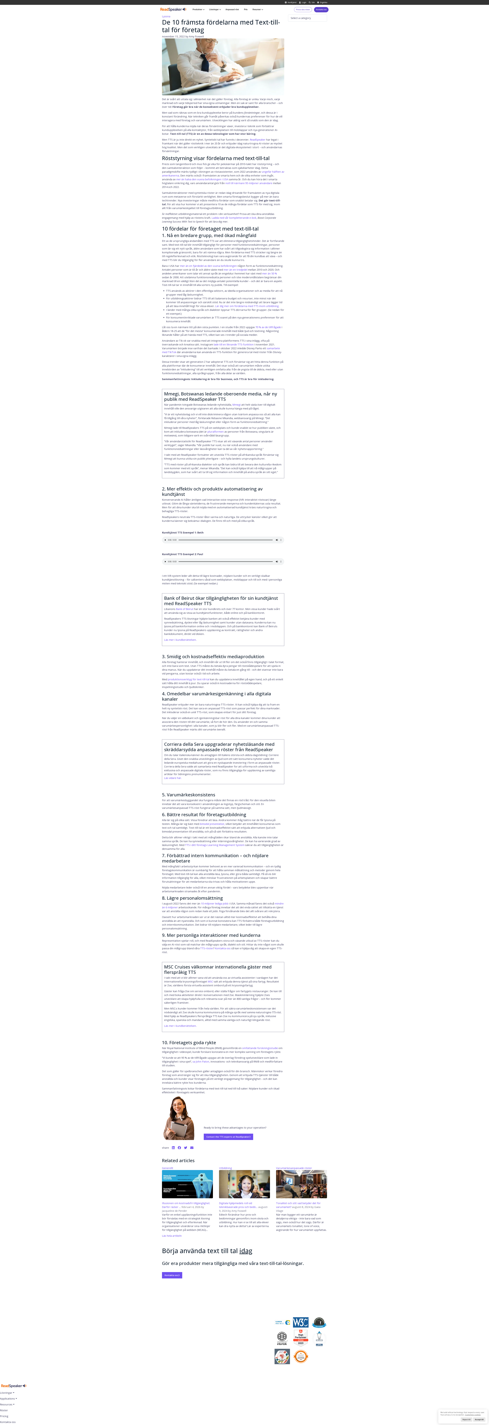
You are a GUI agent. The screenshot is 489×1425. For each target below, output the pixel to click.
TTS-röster (206, 948)
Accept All (479, 1419)
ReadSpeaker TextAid (231, 1319)
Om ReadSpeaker (172, 1310)
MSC (210, 981)
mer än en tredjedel (235, 269)
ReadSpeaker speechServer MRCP (239, 1341)
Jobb (165, 1319)
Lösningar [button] (6, 1392)
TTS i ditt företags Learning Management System (214, 845)
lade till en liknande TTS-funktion (234, 344)
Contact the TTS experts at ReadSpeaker (227, 1136)
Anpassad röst (232, 9)
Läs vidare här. (173, 778)
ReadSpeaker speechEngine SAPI (238, 1346)
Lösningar (214, 9)
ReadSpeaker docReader (233, 1314)
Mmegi (236, 404)
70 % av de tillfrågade (268, 327)
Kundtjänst (292, 2)
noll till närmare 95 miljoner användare (248, 183)
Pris (245, 9)
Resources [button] (6, 1404)
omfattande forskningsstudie (260, 1048)
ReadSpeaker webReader (234, 1310)
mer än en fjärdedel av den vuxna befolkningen (208, 266)
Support (167, 1360)
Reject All (467, 1419)
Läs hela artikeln (172, 1235)
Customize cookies (473, 1415)
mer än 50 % (269, 273)
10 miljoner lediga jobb (214, 903)
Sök (313, 2)
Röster (4, 1410)
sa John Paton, (201, 1061)
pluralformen (215, 431)
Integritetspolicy (172, 1346)
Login (304, 2)
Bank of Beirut (184, 609)
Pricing (4, 1416)
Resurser (257, 9)
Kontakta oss (321, 10)
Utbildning (225, 1168)
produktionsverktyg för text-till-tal (188, 679)
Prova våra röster (303, 10)
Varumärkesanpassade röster (294, 1168)
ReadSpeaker (258, 139)
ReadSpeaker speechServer (235, 1337)
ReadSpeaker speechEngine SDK (238, 1327)
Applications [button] (7, 1398)
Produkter (197, 9)
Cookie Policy (169, 1350)
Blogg (165, 1314)
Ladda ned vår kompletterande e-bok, (234, 217)
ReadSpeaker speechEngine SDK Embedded (245, 1332)
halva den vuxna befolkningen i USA (202, 179)
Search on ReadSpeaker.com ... (180, 1355)
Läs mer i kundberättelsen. (180, 640)
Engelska (323, 2)
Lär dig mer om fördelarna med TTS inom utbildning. (247, 306)
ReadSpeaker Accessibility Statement (184, 1333)
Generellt (167, 1168)
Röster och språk (285, 1310)
